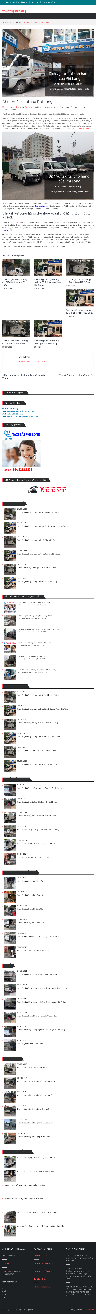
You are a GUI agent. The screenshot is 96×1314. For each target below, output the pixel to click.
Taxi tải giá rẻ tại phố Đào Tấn (30, 881)
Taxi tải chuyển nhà (80, 128)
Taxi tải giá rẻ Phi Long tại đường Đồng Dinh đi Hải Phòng (42, 988)
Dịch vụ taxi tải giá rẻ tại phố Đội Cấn (33, 950)
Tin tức (13, 110)
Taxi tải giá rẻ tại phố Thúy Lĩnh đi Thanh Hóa (37, 1016)
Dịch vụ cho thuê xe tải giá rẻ (70, 107)
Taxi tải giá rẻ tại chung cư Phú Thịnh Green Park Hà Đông (47, 282)
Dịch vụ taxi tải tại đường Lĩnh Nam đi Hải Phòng (38, 830)
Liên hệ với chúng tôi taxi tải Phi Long (34, 643)
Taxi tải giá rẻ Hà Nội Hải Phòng (31, 1044)
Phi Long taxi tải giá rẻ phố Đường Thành (36, 616)
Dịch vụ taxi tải (40, 1255)
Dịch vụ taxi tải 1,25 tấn (44, 1271)
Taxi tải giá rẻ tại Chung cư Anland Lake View (15, 342)
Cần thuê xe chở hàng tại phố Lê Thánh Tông (37, 670)
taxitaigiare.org (14, 11)
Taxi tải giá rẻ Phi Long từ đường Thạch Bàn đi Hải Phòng (41, 1002)
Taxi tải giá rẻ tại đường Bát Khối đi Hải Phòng (37, 802)
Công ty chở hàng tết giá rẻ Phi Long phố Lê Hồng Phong (42, 1226)
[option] (35, 2)
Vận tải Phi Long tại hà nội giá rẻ (75, 375)
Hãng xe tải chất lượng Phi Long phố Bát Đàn (23, 1199)
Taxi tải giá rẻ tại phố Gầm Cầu (30, 909)
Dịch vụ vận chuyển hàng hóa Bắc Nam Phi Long (38, 629)
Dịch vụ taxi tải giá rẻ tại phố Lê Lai (33, 656)
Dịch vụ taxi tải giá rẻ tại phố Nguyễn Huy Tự (36, 1081)
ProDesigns (88, 1310)
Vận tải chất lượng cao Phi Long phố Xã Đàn (36, 843)
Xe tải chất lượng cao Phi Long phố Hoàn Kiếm (37, 1212)
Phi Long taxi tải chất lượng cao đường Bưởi (35, 1171)
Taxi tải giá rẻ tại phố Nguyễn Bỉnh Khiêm (35, 1123)
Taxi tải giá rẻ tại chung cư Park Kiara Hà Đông (78, 281)
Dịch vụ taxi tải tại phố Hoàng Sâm (32, 1067)
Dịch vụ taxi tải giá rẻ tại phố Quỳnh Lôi (34, 1109)
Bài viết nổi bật (50, 107)
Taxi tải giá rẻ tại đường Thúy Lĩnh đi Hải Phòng (38, 974)
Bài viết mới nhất (35, 107)
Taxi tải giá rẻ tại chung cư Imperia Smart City (46, 342)
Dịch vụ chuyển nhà (42, 1287)
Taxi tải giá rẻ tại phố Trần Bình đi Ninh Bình (36, 816)
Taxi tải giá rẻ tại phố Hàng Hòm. (31, 895)
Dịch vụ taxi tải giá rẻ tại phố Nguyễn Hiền (35, 1095)
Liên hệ (5, 1271)
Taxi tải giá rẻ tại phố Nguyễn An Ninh (33, 1137)
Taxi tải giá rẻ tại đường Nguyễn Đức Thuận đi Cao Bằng (41, 788)
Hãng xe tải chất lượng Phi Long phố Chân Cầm (24, 1185)
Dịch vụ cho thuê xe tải (44, 1263)
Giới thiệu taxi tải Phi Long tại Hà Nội (34, 602)
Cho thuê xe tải (41, 206)
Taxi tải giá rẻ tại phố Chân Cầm (30, 923)
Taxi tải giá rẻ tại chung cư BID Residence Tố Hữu (15, 282)
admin (21, 107)
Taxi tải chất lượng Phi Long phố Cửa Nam (35, 857)
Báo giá (5, 1263)
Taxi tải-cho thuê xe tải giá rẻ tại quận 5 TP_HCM (38, 937)
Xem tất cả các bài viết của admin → (34, 361)
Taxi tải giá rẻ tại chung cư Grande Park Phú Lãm (35, 2)
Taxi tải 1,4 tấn (40, 1279)
